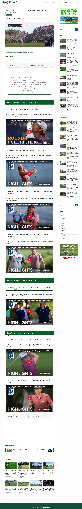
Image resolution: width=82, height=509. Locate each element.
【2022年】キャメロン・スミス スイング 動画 (21, 77)
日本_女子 (64, 230)
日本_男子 (64, 228)
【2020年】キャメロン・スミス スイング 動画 (21, 90)
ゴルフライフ (63, 238)
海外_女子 (64, 225)
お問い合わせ (51, 505)
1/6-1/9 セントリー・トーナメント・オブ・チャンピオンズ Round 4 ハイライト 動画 (29, 84)
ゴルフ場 (63, 235)
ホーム (62, 215)
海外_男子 (64, 223)
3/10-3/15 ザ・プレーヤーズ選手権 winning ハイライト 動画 (24, 80)
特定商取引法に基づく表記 (33, 505)
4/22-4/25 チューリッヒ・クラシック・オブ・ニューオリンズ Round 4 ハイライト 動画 (29, 88)
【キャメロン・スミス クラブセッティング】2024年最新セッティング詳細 (26, 65)
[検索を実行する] (76, 29)
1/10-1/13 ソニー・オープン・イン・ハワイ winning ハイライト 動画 (26, 92)
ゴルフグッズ (63, 233)
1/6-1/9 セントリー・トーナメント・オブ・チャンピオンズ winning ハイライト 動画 (29, 82)
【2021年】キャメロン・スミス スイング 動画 (21, 86)
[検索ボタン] (77, 2)
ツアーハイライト (18, 445)
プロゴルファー (9, 14)
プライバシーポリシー (43, 505)
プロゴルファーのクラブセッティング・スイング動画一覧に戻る (24, 416)
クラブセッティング (65, 220)
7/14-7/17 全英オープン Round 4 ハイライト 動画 (22, 79)
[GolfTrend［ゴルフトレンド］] (10, 2)
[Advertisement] (29, 432)
